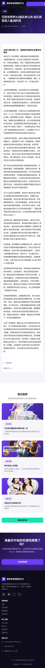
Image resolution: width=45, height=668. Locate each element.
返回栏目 (6, 368)
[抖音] (19, 594)
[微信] (9, 594)
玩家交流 (5, 632)
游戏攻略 (5, 611)
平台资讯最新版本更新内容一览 (16, 428)
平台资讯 (5, 607)
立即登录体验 (22, 562)
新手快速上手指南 (11, 466)
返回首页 (9, 363)
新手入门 (5, 626)
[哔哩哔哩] (14, 594)
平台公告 (5, 623)
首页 (3, 604)
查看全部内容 (22, 520)
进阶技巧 (5, 629)
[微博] (4, 594)
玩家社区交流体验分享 (12, 503)
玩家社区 (5, 614)
